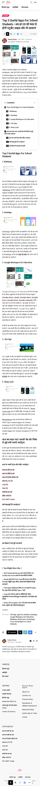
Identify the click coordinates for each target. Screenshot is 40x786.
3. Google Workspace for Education (21, 119)
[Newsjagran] (8, 2)
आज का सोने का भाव (8, 470)
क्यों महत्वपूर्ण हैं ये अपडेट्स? (17, 142)
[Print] (17, 34)
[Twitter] (34, 641)
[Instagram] (37, 641)
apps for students (23, 614)
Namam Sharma (12, 39)
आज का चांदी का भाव (8, 473)
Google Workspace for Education (22, 617)
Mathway (6, 190)
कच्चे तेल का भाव (7, 492)
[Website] (30, 641)
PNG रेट (5, 488)
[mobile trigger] (4, 2)
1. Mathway (13, 111)
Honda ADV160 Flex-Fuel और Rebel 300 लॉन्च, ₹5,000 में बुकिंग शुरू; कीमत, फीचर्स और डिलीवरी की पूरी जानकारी (19, 581)
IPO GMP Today (8, 499)
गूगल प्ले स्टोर (22, 254)
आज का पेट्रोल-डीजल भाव (10, 477)
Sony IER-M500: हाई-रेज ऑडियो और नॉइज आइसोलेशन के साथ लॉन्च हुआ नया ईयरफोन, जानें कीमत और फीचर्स (19, 596)
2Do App (13, 614)
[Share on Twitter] (11, 34)
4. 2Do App (13, 123)
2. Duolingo (13, 115)
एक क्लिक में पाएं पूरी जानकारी (17, 146)
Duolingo (34, 614)
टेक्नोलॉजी (5, 15)
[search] (31, 2)
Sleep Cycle (22, 619)
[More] (21, 34)
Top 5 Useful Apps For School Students (20, 107)
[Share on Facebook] (7, 34)
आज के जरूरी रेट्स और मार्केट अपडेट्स (19, 138)
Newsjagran (7, 419)
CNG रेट (5, 484)
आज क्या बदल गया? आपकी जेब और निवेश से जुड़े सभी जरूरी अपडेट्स (18, 132)
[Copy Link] (14, 34)
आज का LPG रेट (7, 481)
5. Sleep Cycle (14, 127)
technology (31, 619)
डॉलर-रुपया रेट (6, 495)
